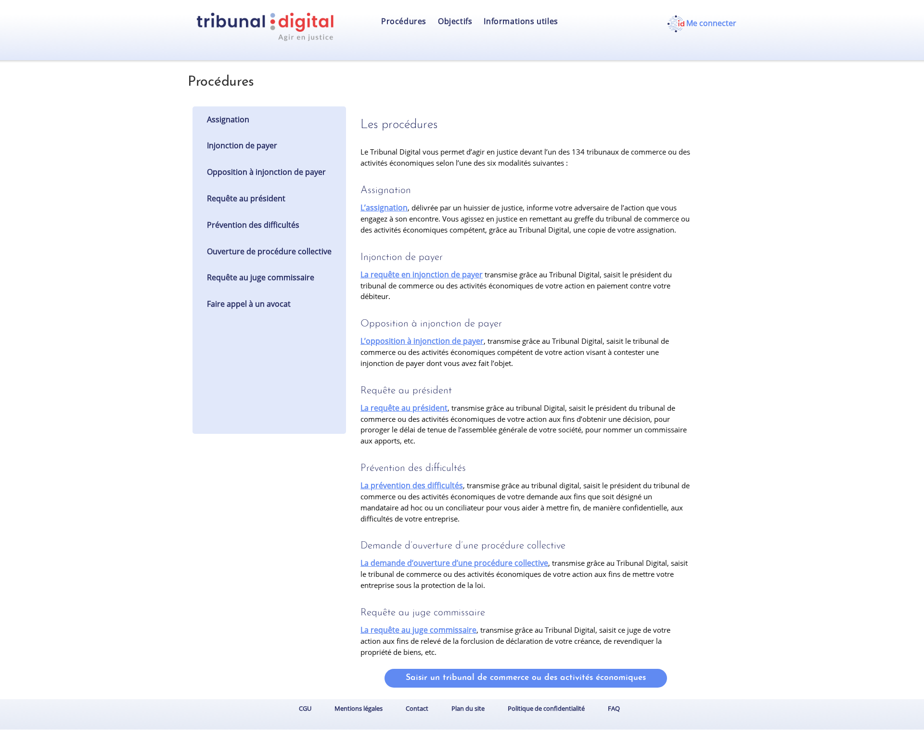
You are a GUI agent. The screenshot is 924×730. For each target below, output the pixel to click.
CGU (305, 708)
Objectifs (455, 21)
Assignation (228, 119)
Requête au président (246, 198)
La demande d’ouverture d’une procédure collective (454, 563)
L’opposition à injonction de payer (422, 341)
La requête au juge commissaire (418, 630)
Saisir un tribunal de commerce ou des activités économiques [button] (526, 678)
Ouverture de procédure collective (269, 251)
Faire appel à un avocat (249, 304)
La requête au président (404, 408)
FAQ (614, 708)
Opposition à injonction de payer (266, 172)
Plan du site (468, 708)
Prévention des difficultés (253, 225)
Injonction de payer (242, 145)
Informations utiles (521, 21)
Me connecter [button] (710, 23)
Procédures (403, 21)
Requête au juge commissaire (260, 277)
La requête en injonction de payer (421, 274)
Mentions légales (358, 708)
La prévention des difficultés (411, 485)
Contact (417, 708)
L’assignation (384, 207)
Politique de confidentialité (546, 708)
